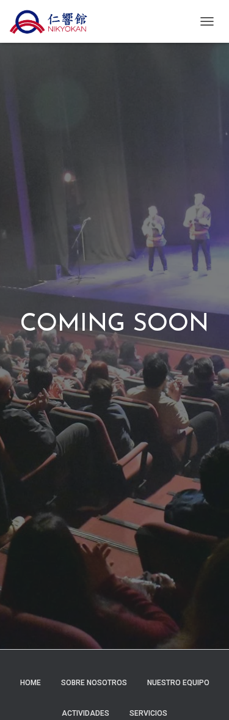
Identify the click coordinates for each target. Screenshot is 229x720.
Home (30, 682)
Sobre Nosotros (94, 682)
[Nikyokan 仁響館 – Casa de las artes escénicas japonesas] (52, 21)
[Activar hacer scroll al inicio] (204, 695)
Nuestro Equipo (178, 682)
